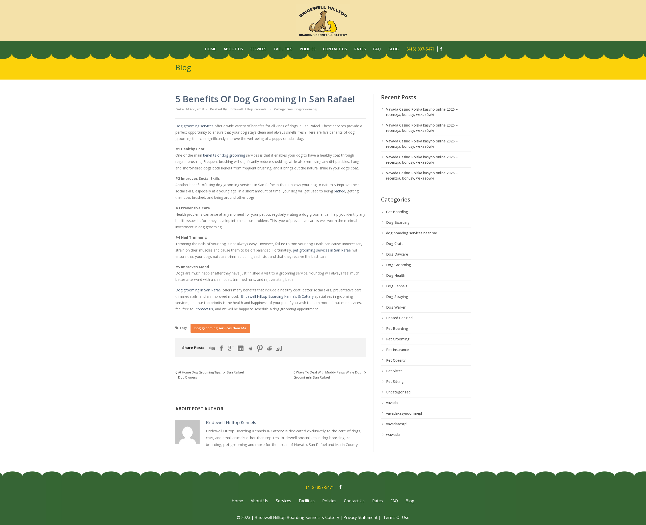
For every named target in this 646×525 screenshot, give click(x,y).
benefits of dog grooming (224, 155)
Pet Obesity (396, 360)
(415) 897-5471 (421, 49)
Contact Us (335, 48)
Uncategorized (398, 392)
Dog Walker (396, 307)
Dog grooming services (194, 125)
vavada (392, 402)
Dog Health (395, 275)
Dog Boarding (398, 222)
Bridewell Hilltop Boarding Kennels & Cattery (277, 296)
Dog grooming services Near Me (220, 328)
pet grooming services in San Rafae (322, 250)
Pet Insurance (397, 349)
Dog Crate (394, 243)
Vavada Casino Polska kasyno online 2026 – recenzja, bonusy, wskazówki (422, 112)
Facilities (283, 48)
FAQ (394, 501)
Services (258, 48)
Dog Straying (397, 296)
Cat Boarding (397, 211)
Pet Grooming (398, 339)
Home (210, 48)
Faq (377, 48)
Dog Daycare (397, 254)
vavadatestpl (396, 423)
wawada (393, 434)
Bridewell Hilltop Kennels (247, 109)
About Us (233, 48)
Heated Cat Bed (399, 317)
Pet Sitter (394, 370)
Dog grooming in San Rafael (198, 290)
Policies (307, 48)
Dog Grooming (305, 109)
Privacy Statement (360, 517)
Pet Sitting (395, 381)
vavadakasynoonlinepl (404, 413)
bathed (339, 191)
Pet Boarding (397, 328)
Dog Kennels (396, 286)
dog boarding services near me (411, 233)
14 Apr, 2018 (194, 109)
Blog (393, 48)
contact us (204, 309)
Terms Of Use (396, 517)
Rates (360, 48)
